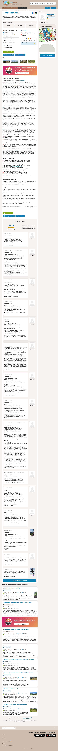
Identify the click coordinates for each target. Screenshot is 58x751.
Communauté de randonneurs (8, 745)
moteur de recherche (27, 717)
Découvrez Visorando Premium (26, 43)
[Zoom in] (54, 29)
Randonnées (10, 7)
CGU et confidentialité (6, 732)
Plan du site (4, 734)
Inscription (48, 7)
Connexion (53, 7)
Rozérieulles (29, 32)
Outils (4, 7)
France (26, 30)
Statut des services (25, 748)
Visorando (4, 9)
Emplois (3, 737)
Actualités (4, 739)
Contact (3, 743)
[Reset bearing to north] (54, 33)
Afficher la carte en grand (47, 55)
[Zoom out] (54, 31)
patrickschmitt (50, 14)
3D (52, 40)
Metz (16, 150)
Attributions (41, 41)
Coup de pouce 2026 (6, 741)
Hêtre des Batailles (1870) (17, 166)
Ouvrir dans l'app (9, 51)
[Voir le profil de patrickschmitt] (42, 17)
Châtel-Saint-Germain (18, 85)
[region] (47, 35)
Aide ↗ (16, 7)
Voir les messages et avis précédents (20, 580)
